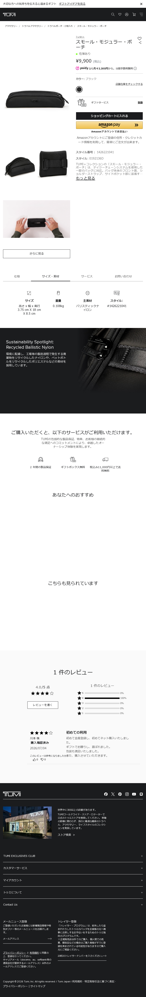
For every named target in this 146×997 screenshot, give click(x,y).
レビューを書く (43, 705)
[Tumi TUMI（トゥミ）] (9, 14)
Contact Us (10, 905)
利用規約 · (78, 982)
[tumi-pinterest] (120, 794)
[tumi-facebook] (106, 794)
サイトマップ (37, 986)
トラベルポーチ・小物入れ (60, 26)
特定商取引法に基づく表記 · (100, 982)
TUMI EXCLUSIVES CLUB (19, 856)
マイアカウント (12, 880)
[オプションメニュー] (73, 758)
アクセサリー (11, 26)
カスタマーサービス (15, 868)
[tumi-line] (141, 794)
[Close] (141, 4)
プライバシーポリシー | (16, 986)
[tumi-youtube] (134, 794)
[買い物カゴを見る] (134, 14)
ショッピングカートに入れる (109, 116)
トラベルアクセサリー (32, 26)
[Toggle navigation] (141, 14)
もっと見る (85, 178)
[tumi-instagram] (127, 794)
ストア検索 (65, 835)
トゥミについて (12, 893)
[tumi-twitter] (113, 794)
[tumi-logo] (12, 794)
